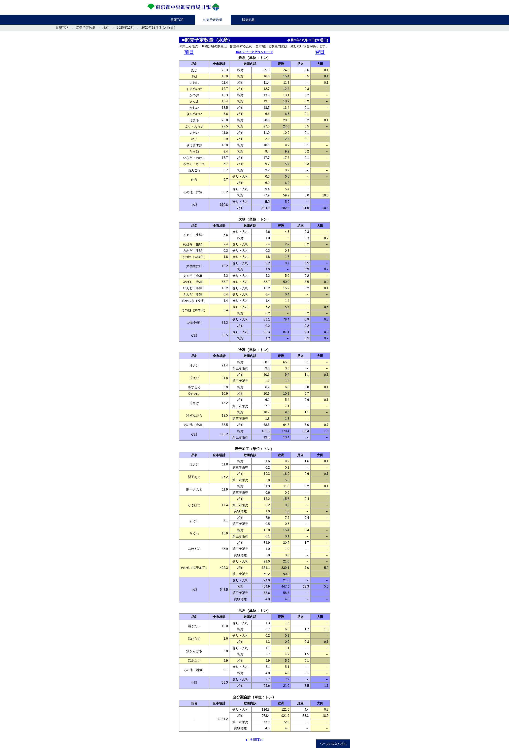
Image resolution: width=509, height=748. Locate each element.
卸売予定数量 (85, 27)
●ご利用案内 (254, 739)
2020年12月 (125, 27)
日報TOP (62, 27)
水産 (106, 27)
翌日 (320, 52)
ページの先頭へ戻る (333, 743)
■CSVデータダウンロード (254, 52)
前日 (189, 52)
